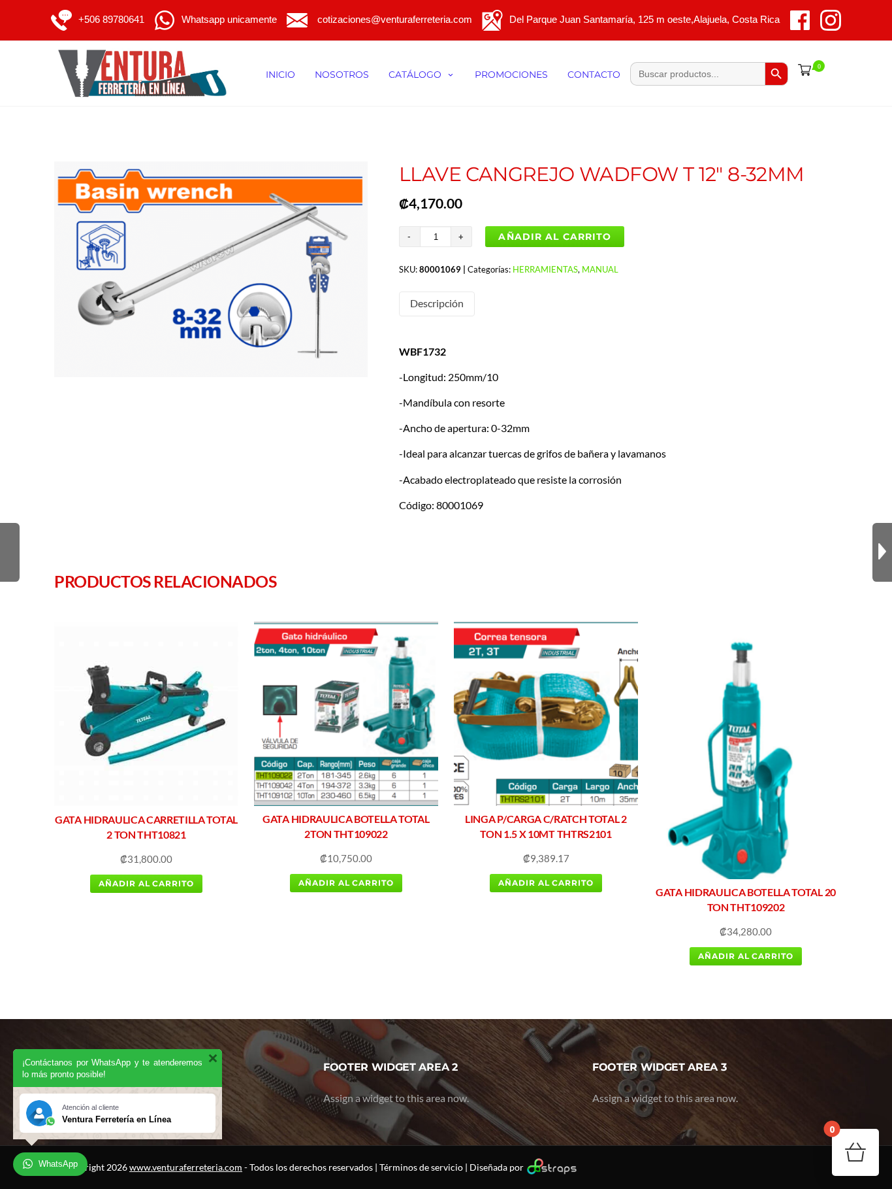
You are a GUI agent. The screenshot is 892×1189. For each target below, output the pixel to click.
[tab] (437, 304)
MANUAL (600, 269)
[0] (802, 69)
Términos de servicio (421, 1167)
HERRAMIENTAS (545, 269)
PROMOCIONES (511, 74)
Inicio (280, 74)
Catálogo (415, 74)
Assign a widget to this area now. (396, 1098)
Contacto (593, 74)
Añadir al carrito (554, 237)
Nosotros (342, 74)
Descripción (437, 303)
